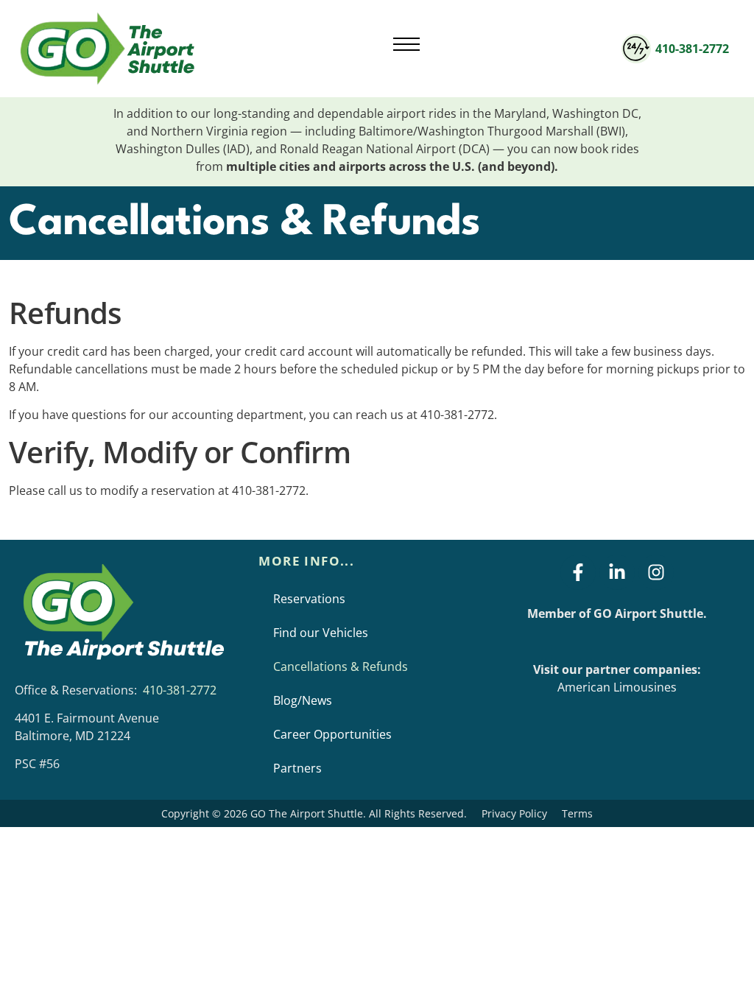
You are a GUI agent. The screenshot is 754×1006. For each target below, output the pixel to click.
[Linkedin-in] (617, 572)
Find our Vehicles (320, 633)
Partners (297, 768)
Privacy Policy (514, 813)
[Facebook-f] (578, 572)
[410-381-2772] (636, 48)
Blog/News (302, 700)
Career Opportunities (332, 734)
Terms (577, 813)
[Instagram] (656, 572)
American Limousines (617, 687)
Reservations (309, 599)
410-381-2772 (692, 49)
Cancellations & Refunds (340, 666)
